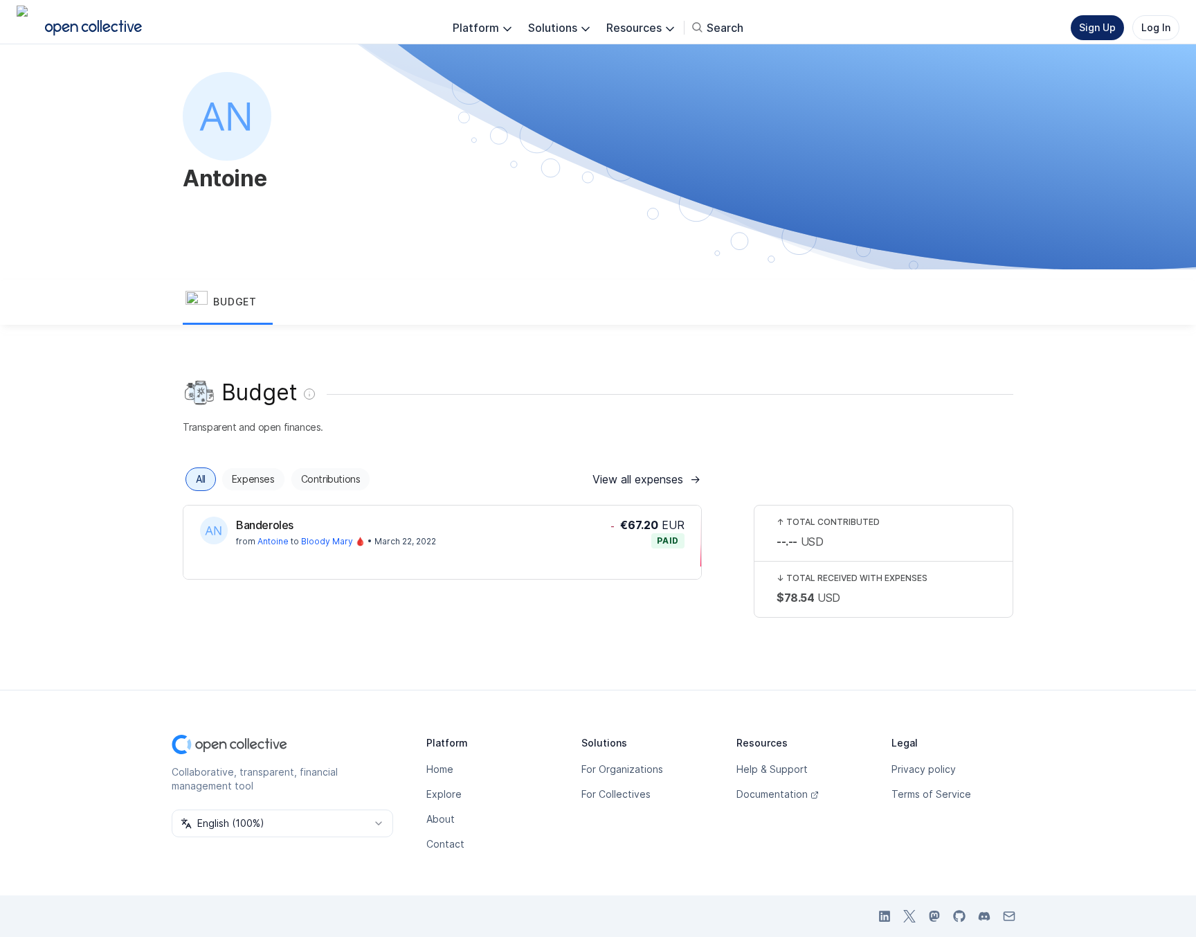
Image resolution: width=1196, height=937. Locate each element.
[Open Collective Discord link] (984, 916)
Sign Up (1097, 27)
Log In (1155, 27)
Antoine (273, 541)
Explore (444, 794)
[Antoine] (214, 530)
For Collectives (616, 794)
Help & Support (772, 769)
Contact (445, 844)
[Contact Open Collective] (1009, 916)
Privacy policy (923, 769)
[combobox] (282, 823)
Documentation (772, 794)
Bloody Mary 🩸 (333, 541)
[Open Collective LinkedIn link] (884, 916)
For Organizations (622, 769)
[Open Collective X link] (909, 916)
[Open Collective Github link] (959, 916)
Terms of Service (931, 794)
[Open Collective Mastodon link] (934, 916)
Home (439, 769)
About (440, 819)
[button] (228, 302)
